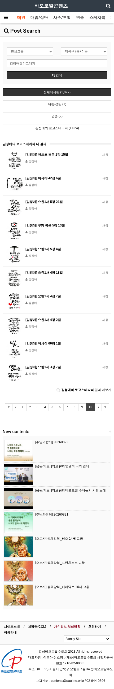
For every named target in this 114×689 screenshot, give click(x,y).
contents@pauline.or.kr (67, 681)
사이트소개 (12, 627)
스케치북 (97, 17)
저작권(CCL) (37, 627)
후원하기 (94, 627)
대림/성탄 (39, 17)
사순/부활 (62, 17)
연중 (80, 17)
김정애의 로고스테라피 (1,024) (57, 128)
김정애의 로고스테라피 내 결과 (24, 144)
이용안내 (10, 632)
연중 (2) (57, 116)
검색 (58, 75)
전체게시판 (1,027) (57, 92)
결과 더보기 (86, 390)
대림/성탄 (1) (57, 104)
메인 (21, 17)
